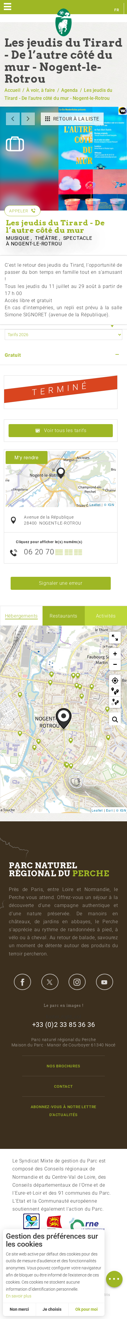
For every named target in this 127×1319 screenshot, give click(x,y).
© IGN (109, 504)
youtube (104, 982)
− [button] (115, 664)
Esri (109, 810)
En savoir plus (18, 1296)
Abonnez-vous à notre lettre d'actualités (64, 1111)
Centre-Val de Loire (31, 1224)
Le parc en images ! (64, 1005)
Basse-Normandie (54, 1224)
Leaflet (95, 504)
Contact (63, 1086)
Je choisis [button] (52, 1309)
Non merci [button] (19, 1309)
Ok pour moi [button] (86, 1309)
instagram (77, 982)
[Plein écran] (115, 637)
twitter (49, 982)
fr (116, 10)
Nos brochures (63, 1066)
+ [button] (115, 653)
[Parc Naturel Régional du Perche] (63, 23)
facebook (22, 982)
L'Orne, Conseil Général (87, 1224)
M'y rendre (26, 457)
